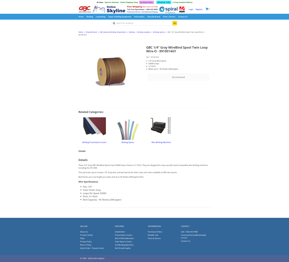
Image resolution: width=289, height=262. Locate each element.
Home (81, 16)
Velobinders (120, 232)
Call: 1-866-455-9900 (189, 232)
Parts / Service (169, 16)
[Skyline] (132, 9)
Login (191, 9)
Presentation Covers (123, 235)
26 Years (100, 2)
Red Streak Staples (123, 248)
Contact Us (183, 16)
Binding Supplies (144, 32)
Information (139, 16)
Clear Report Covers (123, 241)
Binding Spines (159, 32)
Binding (89, 16)
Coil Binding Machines (124, 245)
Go (175, 23)
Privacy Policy (86, 241)
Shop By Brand (153, 16)
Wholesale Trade (163, 2)
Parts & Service (154, 238)
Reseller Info (153, 235)
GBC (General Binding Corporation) (112, 32)
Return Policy (85, 245)
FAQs (82, 238)
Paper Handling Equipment (119, 16)
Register (199, 9)
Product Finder (86, 235)
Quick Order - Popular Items (92, 248)
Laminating (100, 16)
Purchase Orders (146, 2)
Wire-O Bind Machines (124, 238)
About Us (84, 232)
